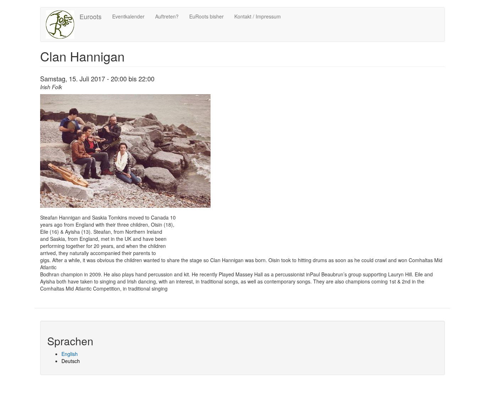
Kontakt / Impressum (257, 16)
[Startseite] (63, 24)
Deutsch (70, 360)
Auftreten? (167, 16)
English (69, 353)
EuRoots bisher (206, 16)
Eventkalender (128, 16)
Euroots (91, 16)
